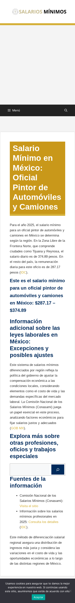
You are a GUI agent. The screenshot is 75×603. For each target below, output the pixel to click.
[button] (66, 110)
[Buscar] (57, 470)
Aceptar (38, 597)
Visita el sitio (29, 506)
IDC (23, 272)
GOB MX (17, 428)
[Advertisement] (37, 65)
